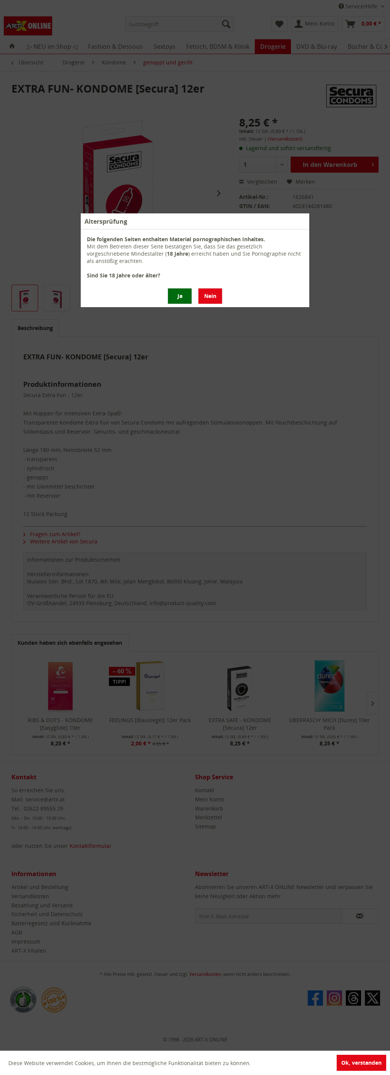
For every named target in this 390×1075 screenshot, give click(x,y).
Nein (210, 296)
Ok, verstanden (361, 1062)
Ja (179, 296)
